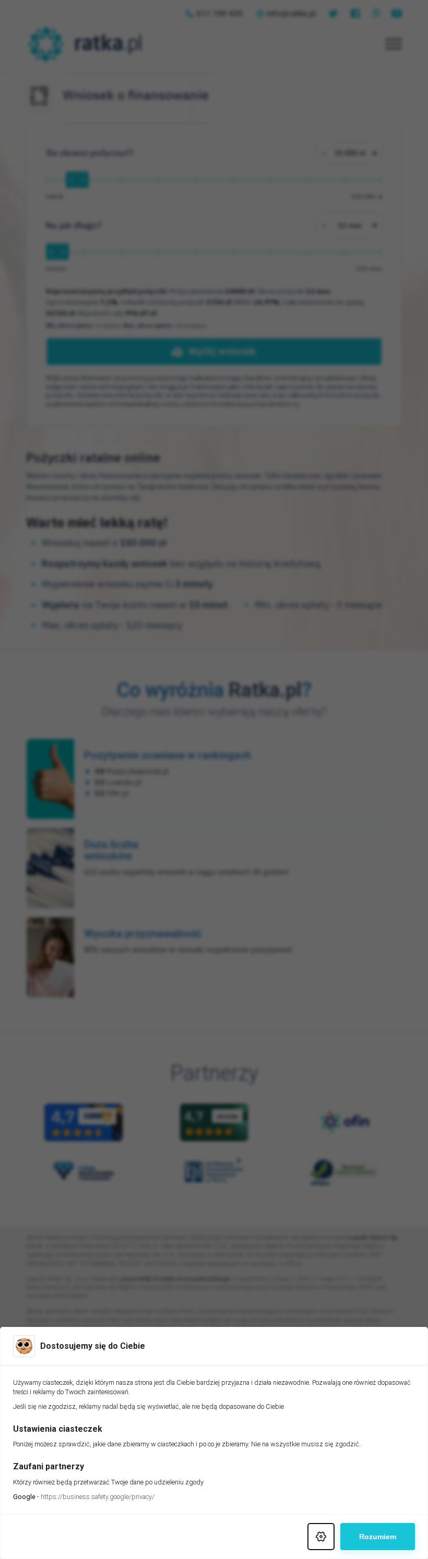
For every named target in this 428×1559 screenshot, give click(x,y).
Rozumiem (377, 1536)
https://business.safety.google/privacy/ (97, 1497)
